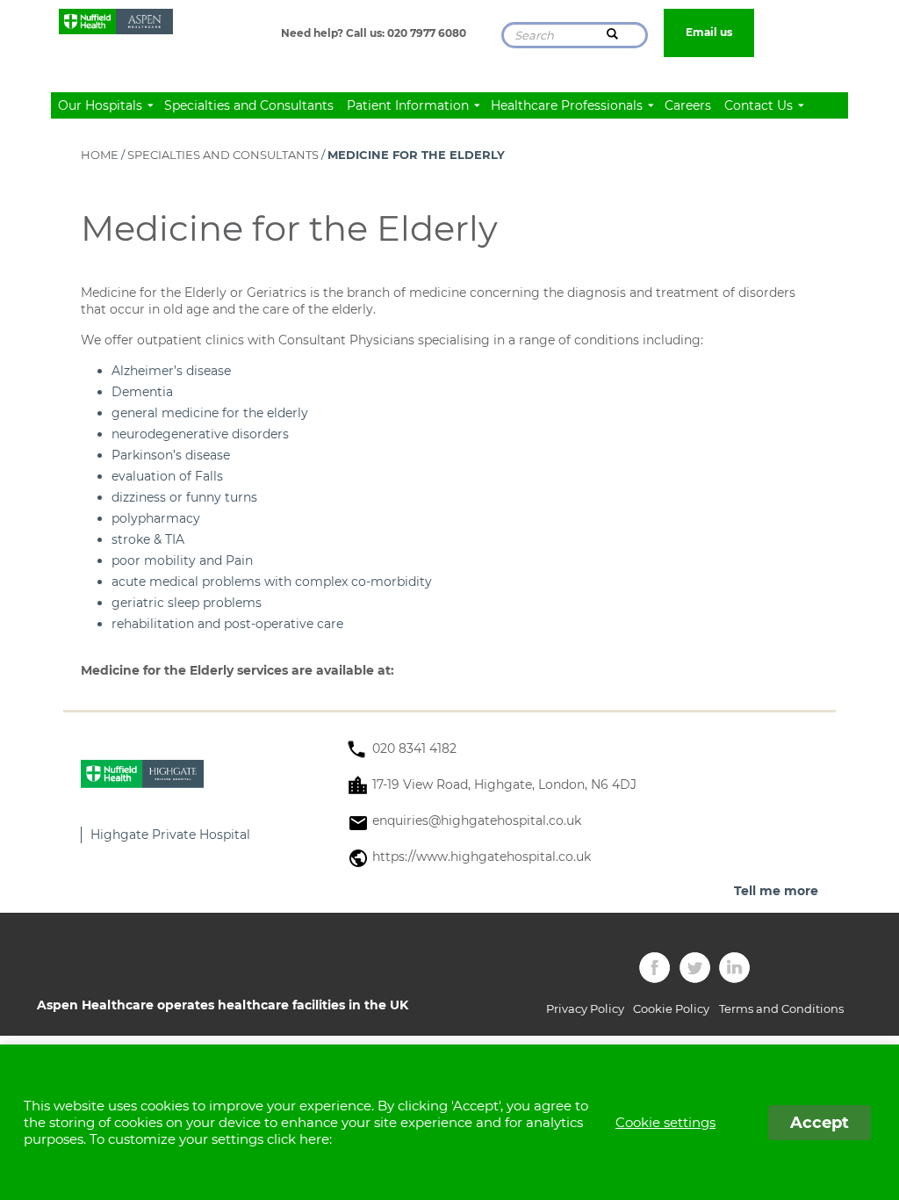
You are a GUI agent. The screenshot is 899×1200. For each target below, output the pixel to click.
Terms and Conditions (781, 1008)
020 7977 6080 (426, 33)
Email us (709, 32)
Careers (688, 105)
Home (100, 155)
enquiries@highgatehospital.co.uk (476, 820)
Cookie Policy (671, 1008)
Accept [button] (819, 1122)
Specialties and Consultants (249, 105)
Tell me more (776, 891)
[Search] (613, 33)
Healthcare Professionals (568, 105)
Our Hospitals (102, 105)
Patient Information (409, 105)
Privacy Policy (585, 1008)
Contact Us (760, 105)
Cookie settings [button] (665, 1122)
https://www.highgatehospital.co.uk (481, 856)
